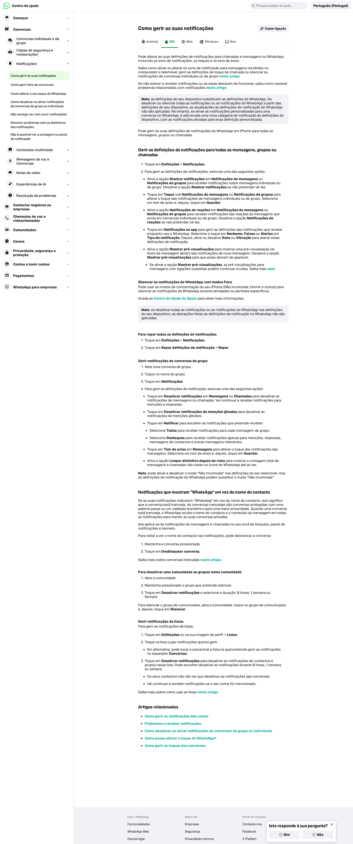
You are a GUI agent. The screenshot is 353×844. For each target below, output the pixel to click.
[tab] (149, 42)
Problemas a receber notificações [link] (173, 723)
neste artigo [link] (229, 76)
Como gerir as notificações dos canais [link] (176, 716)
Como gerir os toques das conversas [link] (175, 745)
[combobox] (281, 5)
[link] (21, 5)
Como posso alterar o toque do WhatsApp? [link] (180, 738)
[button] (331, 6)
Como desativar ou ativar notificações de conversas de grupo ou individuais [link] (208, 731)
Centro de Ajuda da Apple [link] (175, 298)
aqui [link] (271, 268)
